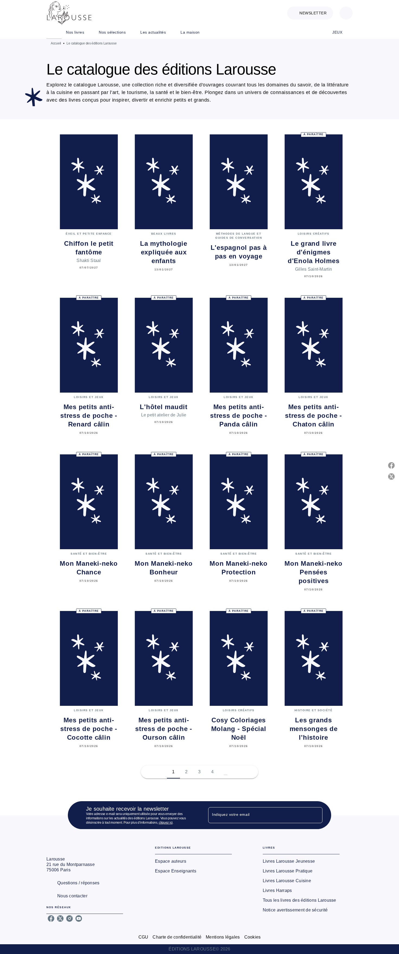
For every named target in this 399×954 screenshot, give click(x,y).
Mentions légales (223, 937)
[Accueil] (69, 13)
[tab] (54, 32)
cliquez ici (166, 822)
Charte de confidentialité (177, 937)
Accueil (56, 43)
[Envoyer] (315, 815)
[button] (310, 13)
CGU (143, 937)
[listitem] (51, 918)
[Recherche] (346, 13)
